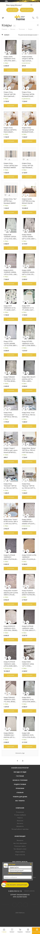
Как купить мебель (20, 862)
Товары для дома (20, 797)
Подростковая (20, 784)
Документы (20, 826)
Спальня (20, 792)
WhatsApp (25, 905)
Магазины (20, 840)
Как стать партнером (20, 843)
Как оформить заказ (20, 849)
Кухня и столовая (20, 780)
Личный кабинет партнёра (20, 829)
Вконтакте (14, 905)
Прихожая (20, 788)
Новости (20, 818)
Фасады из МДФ (20, 772)
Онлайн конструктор (20, 768)
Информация (20, 836)
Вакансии (20, 821)
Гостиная (20, 776)
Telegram (20, 905)
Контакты (20, 823)
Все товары (20, 801)
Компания (20, 808)
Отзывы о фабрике (20, 815)
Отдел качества (20, 855)
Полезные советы (20, 846)
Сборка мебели (20, 852)
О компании (20, 812)
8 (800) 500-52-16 (15, 891)
